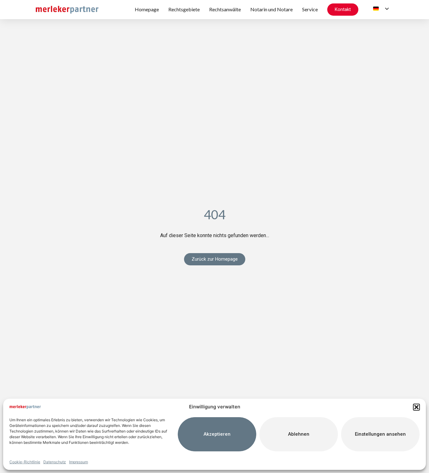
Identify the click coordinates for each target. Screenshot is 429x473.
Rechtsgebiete (184, 9)
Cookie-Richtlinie (24, 462)
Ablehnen (298, 434)
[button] (416, 407)
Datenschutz (54, 462)
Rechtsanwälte (225, 9)
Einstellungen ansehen (380, 434)
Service (310, 9)
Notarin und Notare (271, 9)
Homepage (147, 9)
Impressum (78, 462)
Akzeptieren (217, 434)
